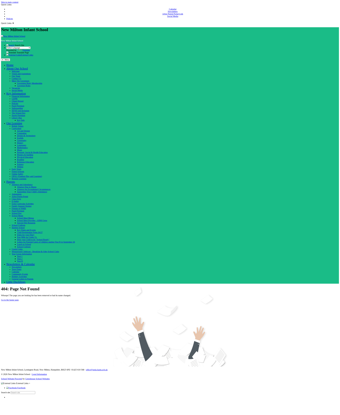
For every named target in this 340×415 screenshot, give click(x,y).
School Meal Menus (25, 218)
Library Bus (17, 118)
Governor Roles (23, 86)
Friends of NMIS (19, 208)
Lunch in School (24, 244)
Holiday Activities (19, 276)
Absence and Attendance (22, 184)
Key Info (21, 120)
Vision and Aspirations (21, 74)
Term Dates (16, 269)
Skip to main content (9, 2)
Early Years (16, 169)
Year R (20, 261)
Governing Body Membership (29, 83)
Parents (10, 181)
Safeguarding (17, 108)
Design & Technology (26, 136)
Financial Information (21, 96)
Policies (9, 19)
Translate (26, 50)
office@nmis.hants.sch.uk (97, 370)
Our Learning (14, 123)
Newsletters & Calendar (20, 264)
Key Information (16, 93)
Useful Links (17, 249)
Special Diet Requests (26, 223)
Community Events (20, 274)
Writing (20, 167)
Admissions (17, 194)
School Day (17, 213)
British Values (17, 126)
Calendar (173, 9)
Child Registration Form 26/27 (30, 232)
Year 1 (19, 256)
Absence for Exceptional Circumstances (33, 189)
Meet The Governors (20, 81)
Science (20, 164)
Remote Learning (19, 179)
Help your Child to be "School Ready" (33, 239)
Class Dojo (16, 199)
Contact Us (16, 78)
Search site (5, 392)
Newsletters (173, 11)
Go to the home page (10, 300)
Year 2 (19, 259)
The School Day (19, 113)
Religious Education (25, 162)
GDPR (15, 99)
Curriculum (16, 128)
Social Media (172, 16)
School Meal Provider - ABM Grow (32, 220)
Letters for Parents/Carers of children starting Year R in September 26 (46, 242)
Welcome (16, 71)
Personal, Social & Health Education (32, 152)
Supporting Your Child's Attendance (32, 192)
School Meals (17, 216)
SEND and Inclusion (20, 111)
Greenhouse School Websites (37, 379)
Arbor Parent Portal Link (172, 14)
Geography (21, 140)
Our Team (16, 76)
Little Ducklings (16, 282)
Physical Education (25, 157)
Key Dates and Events (26, 230)
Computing (21, 133)
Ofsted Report (18, 101)
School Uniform (18, 225)
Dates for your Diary (25, 235)
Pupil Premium (18, 106)
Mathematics (22, 147)
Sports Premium (18, 115)
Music (19, 150)
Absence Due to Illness (26, 187)
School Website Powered (11, 379)
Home (10, 65)
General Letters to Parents (22, 279)
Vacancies (16, 88)
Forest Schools (18, 171)
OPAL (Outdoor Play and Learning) (27, 176)
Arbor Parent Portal (20, 196)
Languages (21, 145)
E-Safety (15, 201)
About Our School (17, 68)
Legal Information (39, 374)
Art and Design (23, 131)
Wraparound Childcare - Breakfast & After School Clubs (35, 251)
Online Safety (17, 174)
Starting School (18, 228)
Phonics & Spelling (25, 155)
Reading (20, 159)
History (20, 143)
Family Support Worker (21, 206)
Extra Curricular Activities (23, 204)
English (20, 138)
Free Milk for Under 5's (27, 237)
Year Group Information (22, 254)
